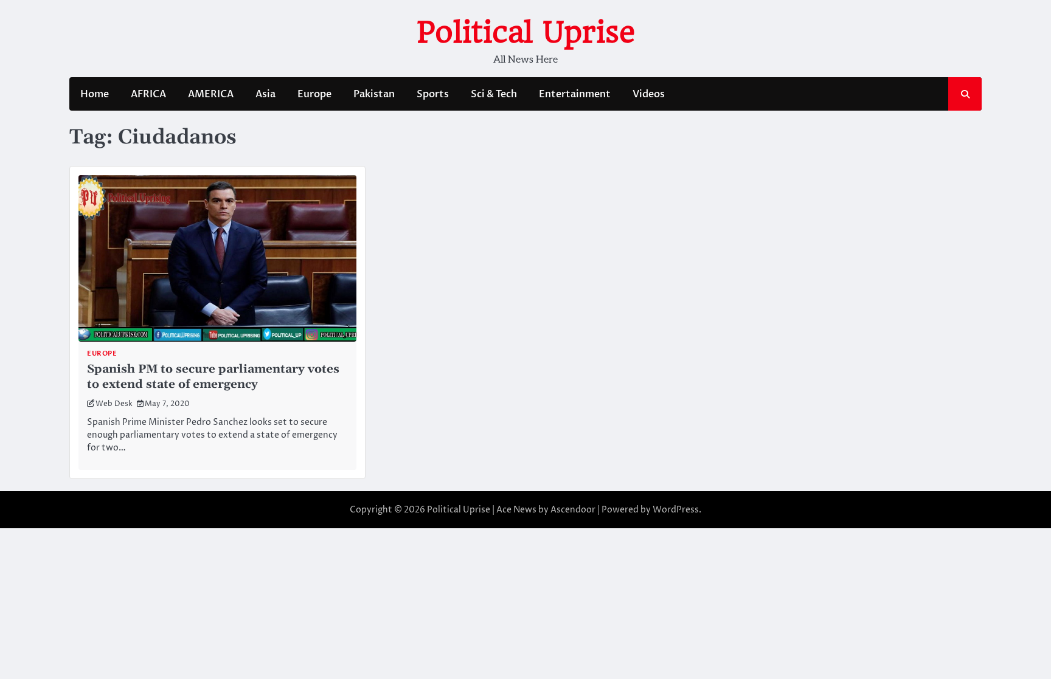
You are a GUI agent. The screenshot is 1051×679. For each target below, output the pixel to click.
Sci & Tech (494, 94)
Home (94, 94)
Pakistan (374, 94)
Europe (314, 94)
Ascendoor (572, 509)
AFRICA (148, 94)
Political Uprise (526, 32)
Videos (649, 94)
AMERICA (211, 94)
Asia (265, 94)
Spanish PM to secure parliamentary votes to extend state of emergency (213, 377)
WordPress (676, 509)
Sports (433, 94)
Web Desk (114, 404)
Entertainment (575, 94)
